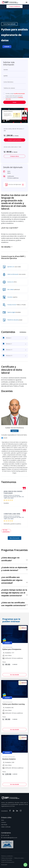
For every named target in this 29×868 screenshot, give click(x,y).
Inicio (2, 820)
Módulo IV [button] (9, 355)
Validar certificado (5, 827)
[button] (14, 338)
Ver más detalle (14, 674)
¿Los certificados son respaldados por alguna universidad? (11, 580)
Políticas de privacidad (6, 858)
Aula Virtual (4, 824)
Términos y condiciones (7, 856)
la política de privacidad (19, 93)
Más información (14, 538)
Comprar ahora (14, 156)
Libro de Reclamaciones (8, 862)
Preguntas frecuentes (6, 860)
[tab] (14, 338)
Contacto (3, 822)
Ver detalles (6, 247)
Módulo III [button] (9, 350)
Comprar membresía (14, 6)
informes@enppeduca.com (10, 837)
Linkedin (5, 438)
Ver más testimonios (6, 530)
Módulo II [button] (9, 344)
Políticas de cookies (19, 858)
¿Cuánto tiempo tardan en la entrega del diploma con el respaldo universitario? (14, 593)
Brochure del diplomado (14, 184)
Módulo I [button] (8, 338)
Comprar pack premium (14, 140)
